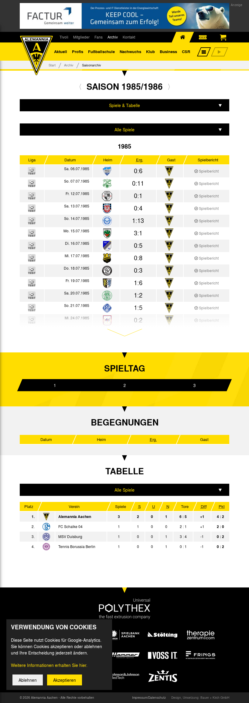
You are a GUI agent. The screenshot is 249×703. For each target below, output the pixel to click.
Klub (150, 51)
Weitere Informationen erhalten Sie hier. (49, 665)
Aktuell (60, 51)
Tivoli (64, 37)
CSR (186, 51)
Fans (98, 37)
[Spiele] (107, 171)
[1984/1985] (80, 86)
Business (168, 51)
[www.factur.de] (124, 16)
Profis (77, 51)
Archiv (112, 37)
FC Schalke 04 (70, 526)
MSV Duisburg (70, 536)
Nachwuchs (130, 51)
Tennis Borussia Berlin (76, 546)
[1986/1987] (169, 86)
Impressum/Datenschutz (149, 697)
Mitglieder (81, 37)
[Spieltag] (46, 527)
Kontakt (129, 37)
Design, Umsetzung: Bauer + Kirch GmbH (200, 697)
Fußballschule (101, 51)
